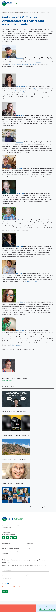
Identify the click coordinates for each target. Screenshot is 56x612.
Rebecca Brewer (20, 86)
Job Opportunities (31, 551)
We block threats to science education (11, 545)
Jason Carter (19, 142)
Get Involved (30, 545)
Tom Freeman (20, 193)
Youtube (15, 537)
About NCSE (30, 543)
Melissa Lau (19, 246)
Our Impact (5, 553)
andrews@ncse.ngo (7, 380)
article (38, 62)
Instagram (11, 537)
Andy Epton (19, 168)
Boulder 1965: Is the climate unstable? (14, 459)
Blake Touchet (20, 330)
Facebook (3, 537)
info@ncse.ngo (6, 532)
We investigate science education (10, 548)
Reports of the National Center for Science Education (22, 64)
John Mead (19, 273)
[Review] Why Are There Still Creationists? (15, 435)
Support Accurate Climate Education (47, 608)
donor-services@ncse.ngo (9, 534)
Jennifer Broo (20, 115)
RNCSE (28, 548)
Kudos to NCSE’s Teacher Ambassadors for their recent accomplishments (25, 507)
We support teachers (7, 543)
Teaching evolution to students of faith (14, 411)
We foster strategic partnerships (10, 551)
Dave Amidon (19, 58)
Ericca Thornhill (20, 302)
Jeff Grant (19, 220)
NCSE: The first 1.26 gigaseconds (12, 483)
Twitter (7, 537)
